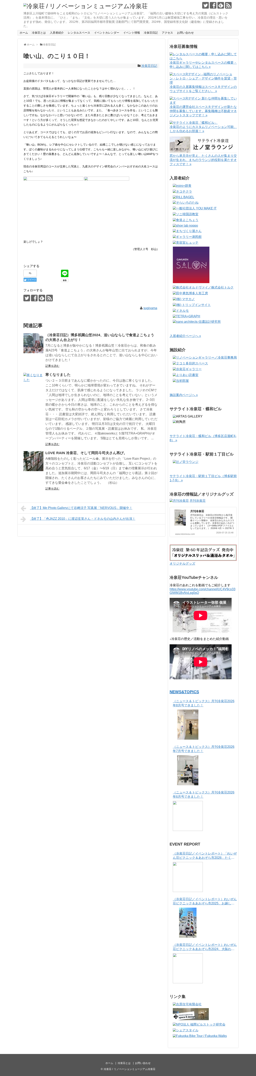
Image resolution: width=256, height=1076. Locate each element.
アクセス (167, 32)
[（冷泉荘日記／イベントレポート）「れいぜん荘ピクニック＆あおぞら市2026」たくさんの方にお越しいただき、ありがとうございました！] (188, 877)
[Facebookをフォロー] (213, 5)
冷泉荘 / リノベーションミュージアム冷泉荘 (129, 1069)
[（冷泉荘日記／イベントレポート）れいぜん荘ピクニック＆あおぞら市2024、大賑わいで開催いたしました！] (188, 968)
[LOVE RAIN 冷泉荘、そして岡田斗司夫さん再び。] (33, 461)
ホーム (24, 32)
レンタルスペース (79, 32)
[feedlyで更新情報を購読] (220, 5)
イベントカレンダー (106, 32)
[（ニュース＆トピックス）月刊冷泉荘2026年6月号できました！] (188, 816)
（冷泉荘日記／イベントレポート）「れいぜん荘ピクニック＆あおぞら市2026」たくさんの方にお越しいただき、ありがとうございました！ (205, 856)
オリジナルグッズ (182, 563)
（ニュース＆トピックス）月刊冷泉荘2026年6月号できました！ (203, 794)
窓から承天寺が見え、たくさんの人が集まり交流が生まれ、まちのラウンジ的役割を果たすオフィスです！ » (203, 160)
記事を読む (52, 365)
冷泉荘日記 (151, 32)
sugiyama (150, 308)
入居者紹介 (57, 32)
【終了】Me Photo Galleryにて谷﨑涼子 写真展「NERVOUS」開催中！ (81, 508)
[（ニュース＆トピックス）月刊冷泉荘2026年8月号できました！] (188, 725)
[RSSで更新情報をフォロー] (228, 5)
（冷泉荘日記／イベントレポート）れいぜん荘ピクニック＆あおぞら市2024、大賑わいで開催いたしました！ (205, 947)
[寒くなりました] (33, 383)
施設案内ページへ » (184, 395)
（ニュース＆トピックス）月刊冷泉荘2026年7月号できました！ (203, 749)
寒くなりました (58, 375)
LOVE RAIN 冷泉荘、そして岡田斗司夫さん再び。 (86, 453)
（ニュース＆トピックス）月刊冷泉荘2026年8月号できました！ (203, 703)
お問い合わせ (185, 32)
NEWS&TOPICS (184, 692)
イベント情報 (131, 32)
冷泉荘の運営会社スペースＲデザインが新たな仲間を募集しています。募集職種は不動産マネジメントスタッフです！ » (203, 111)
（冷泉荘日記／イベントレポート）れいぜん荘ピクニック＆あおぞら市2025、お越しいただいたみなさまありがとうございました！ (205, 901)
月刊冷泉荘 (198, 500)
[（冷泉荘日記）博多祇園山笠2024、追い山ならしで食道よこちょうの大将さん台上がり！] (33, 343)
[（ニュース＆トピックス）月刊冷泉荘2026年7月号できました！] (188, 770)
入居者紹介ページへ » (185, 336)
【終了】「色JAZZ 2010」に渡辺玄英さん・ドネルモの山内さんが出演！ (82, 518)
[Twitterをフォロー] (205, 5)
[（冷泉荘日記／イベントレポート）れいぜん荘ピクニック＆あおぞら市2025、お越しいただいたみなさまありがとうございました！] (188, 923)
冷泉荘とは (39, 32)
